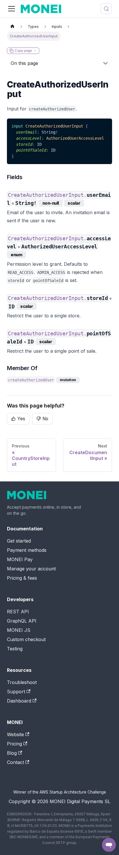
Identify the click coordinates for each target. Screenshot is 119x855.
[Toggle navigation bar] (11, 8)
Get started (19, 541)
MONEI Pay (20, 559)
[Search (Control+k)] (106, 8)
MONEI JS (18, 630)
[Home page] (12, 27)
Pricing (14, 744)
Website (15, 734)
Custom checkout (26, 639)
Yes (21, 418)
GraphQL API (21, 621)
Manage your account (31, 569)
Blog (12, 753)
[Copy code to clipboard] (105, 125)
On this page (24, 63)
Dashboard (19, 701)
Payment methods (27, 550)
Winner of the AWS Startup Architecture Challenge (59, 792)
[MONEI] (44, 495)
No (45, 418)
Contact (15, 762)
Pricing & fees (22, 578)
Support (16, 691)
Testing (15, 649)
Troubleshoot (22, 682)
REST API (18, 611)
